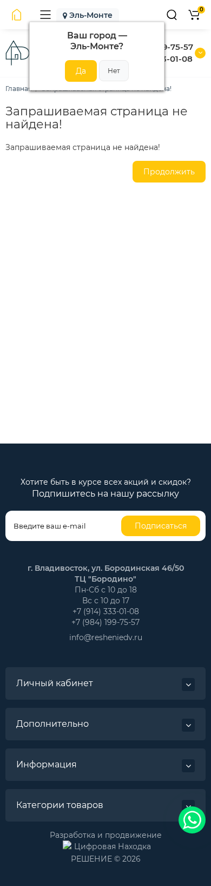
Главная (18, 88)
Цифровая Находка (112, 846)
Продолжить (169, 172)
